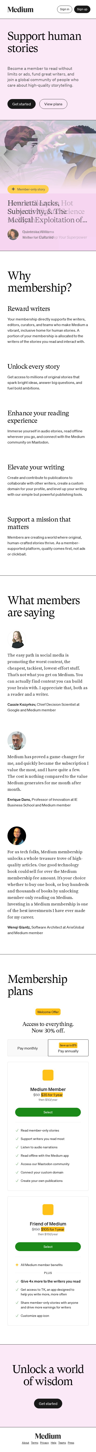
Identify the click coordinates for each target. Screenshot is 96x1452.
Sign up (82, 9)
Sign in (64, 9)
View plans (53, 104)
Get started (21, 104)
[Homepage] (20, 9)
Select (48, 1112)
